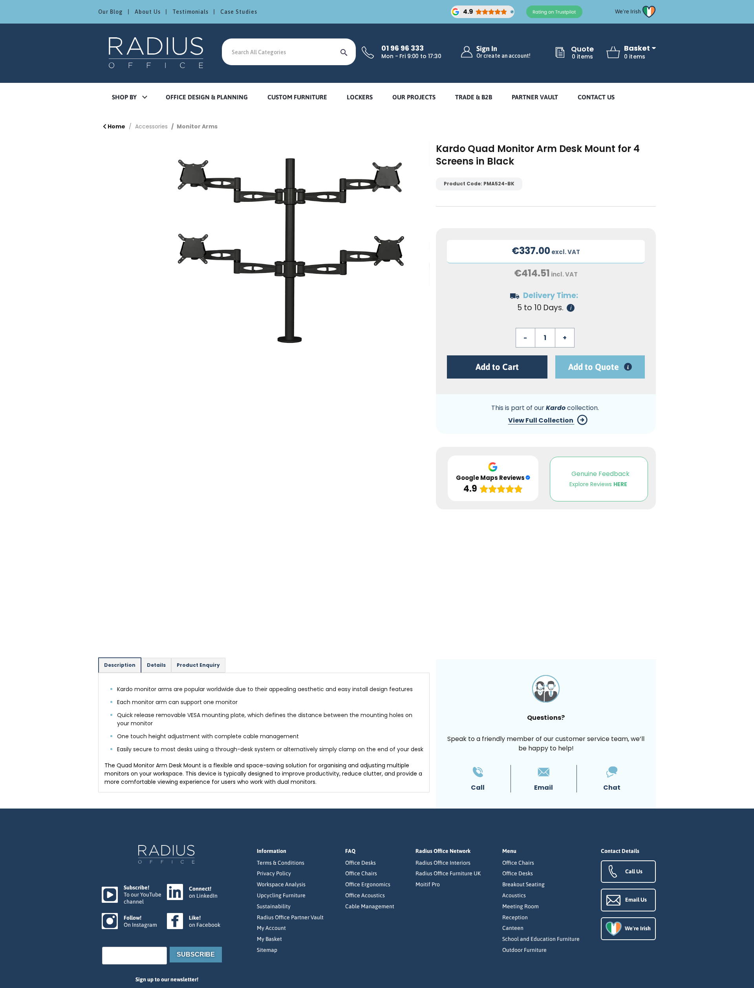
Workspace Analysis (281, 884)
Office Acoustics (365, 895)
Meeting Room (520, 906)
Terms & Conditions (280, 863)
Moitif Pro (427, 884)
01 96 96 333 (402, 48)
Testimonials (190, 12)
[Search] (344, 51)
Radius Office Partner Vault (290, 917)
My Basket (269, 939)
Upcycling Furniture (281, 895)
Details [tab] (156, 665)
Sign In (503, 52)
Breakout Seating (523, 884)
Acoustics (514, 895)
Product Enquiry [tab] (198, 665)
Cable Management (369, 906)
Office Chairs (361, 873)
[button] (129, 97)
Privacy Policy (274, 873)
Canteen (512, 928)
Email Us (636, 900)
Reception (515, 917)
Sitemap (267, 950)
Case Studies (238, 12)
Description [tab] (119, 665)
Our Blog (110, 12)
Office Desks (360, 863)
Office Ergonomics (367, 884)
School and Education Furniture (541, 939)
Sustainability (274, 906)
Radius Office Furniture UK (448, 873)
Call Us (633, 871)
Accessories (151, 126)
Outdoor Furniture (524, 950)
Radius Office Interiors (442, 863)
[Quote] (560, 53)
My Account (271, 928)
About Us (148, 12)
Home (115, 126)
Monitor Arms (197, 126)
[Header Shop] (157, 52)
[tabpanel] (264, 732)
